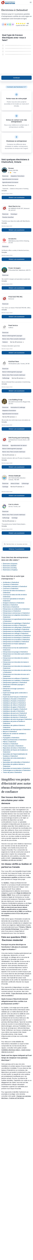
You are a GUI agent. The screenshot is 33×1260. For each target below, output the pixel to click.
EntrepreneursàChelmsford (12, 611)
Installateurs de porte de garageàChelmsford (17, 719)
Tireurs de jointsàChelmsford (12, 772)
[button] (31, 2)
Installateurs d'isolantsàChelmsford (14, 701)
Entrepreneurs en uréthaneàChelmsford (15, 678)
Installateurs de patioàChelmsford (14, 711)
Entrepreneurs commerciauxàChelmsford (16, 613)
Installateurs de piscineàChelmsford (14, 715)
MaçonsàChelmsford (10, 731)
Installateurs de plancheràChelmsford (15, 717)
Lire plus (4, 190)
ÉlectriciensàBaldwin (9, 566)
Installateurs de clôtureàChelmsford (14, 705)
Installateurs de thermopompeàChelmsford (16, 729)
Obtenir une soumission (16, 197)
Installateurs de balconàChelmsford (14, 703)
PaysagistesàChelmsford (11, 737)
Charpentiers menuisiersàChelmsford (15, 586)
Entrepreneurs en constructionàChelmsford (17, 635)
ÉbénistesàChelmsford (10, 605)
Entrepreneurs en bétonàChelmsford (14, 625)
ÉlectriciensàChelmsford (11, 607)
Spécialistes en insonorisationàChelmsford (16, 768)
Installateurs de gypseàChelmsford (14, 707)
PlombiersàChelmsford (10, 744)
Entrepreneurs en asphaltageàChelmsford (16, 623)
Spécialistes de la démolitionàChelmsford (16, 762)
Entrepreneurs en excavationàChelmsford (16, 639)
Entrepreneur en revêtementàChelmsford (16, 609)
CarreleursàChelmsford (10, 584)
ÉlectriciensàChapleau (10, 570)
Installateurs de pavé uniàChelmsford (15, 713)
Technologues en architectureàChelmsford (16, 770)
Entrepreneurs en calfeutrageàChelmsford (16, 627)
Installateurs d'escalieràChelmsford (14, 699)
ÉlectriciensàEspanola (10, 563)
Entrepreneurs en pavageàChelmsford (15, 652)
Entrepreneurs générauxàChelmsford (15, 682)
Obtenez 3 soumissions (16, 549)
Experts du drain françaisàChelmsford (15, 697)
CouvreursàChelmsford (10, 588)
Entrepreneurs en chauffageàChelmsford (16, 629)
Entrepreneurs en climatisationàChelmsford (17, 631)
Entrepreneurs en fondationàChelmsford (16, 641)
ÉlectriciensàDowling (10, 568)
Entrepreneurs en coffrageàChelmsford (15, 633)
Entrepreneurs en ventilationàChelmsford (16, 680)
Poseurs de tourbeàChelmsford (13, 746)
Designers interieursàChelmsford (13, 603)
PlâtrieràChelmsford (9, 742)
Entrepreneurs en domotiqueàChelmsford (16, 637)
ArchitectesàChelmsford (11, 582)
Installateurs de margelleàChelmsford (15, 709)
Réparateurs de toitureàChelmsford (14, 748)
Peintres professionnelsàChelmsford (14, 740)
